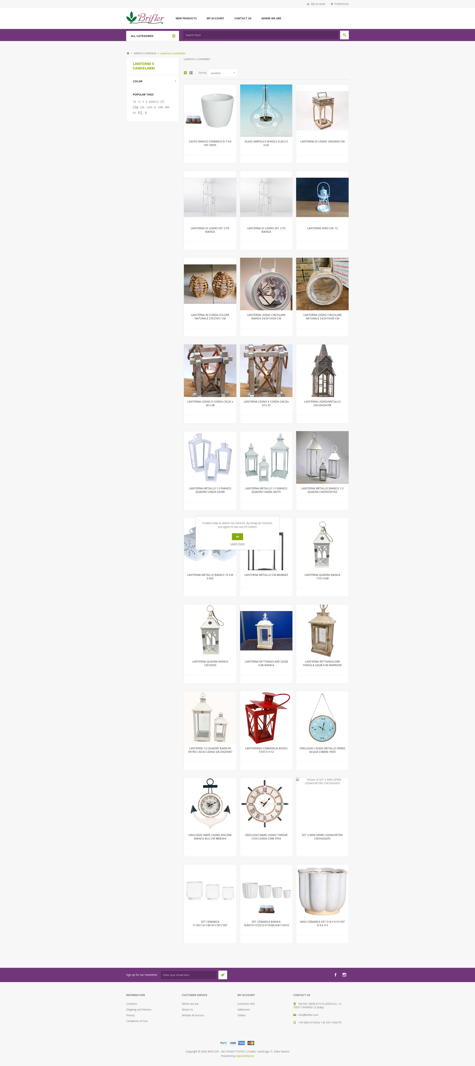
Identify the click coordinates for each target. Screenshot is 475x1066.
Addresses (244, 1009)
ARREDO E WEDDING (145, 53)
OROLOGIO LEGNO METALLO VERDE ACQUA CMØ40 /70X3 (322, 749)
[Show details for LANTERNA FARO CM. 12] (322, 197)
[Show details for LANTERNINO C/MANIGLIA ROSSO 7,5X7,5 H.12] (266, 717)
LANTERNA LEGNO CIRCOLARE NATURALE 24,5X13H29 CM (322, 316)
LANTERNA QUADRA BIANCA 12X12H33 (210, 663)
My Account (318, 4)
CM (135, 107)
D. (155, 107)
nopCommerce (245, 1056)
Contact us (242, 18)
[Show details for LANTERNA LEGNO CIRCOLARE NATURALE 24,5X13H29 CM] (322, 284)
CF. (162, 102)
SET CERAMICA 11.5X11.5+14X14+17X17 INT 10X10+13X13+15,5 (210, 925)
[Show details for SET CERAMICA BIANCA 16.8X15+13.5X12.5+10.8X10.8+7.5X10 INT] (266, 891)
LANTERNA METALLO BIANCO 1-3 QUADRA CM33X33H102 (322, 490)
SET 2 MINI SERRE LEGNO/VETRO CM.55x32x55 (322, 836)
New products (186, 18)
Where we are (271, 18)
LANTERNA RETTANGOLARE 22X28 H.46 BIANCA (266, 663)
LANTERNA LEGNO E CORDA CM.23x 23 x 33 (266, 403)
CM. (142, 107)
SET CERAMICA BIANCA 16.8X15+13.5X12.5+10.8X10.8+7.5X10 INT (266, 925)
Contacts (131, 1003)
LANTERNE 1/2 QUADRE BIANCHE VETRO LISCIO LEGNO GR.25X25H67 (210, 749)
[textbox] (260, 35)
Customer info (246, 1003)
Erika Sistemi (281, 1051)
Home (128, 53)
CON (149, 107)
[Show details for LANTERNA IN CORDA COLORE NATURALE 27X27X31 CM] (210, 284)
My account (215, 18)
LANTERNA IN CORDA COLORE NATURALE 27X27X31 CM (210, 316)
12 (139, 101)
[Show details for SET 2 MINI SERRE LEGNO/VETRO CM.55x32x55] (322, 804)
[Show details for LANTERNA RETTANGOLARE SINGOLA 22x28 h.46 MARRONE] (322, 630)
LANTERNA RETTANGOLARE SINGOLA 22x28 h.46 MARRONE (322, 663)
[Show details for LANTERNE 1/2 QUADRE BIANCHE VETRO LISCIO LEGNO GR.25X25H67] (210, 717)
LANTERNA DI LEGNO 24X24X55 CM (322, 141)
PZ (134, 113)
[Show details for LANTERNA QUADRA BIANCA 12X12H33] (210, 630)
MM (160, 107)
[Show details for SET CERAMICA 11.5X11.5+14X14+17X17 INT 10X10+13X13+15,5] (210, 891)
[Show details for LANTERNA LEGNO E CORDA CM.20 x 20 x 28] (210, 370)
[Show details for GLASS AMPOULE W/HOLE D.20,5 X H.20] (266, 110)
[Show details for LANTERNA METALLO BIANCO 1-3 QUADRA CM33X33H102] (322, 457)
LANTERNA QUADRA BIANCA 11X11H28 (322, 576)
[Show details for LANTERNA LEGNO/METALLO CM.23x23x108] (322, 370)
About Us (187, 1009)
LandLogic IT (265, 1051)
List (191, 72)
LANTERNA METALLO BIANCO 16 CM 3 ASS (210, 576)
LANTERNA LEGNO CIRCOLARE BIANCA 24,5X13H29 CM (266, 316)
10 (134, 101)
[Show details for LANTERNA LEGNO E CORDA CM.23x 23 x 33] (266, 370)
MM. (167, 107)
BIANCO (154, 101)
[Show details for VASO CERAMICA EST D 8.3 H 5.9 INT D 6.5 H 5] (322, 891)
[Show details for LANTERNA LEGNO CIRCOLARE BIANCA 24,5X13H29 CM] (266, 284)
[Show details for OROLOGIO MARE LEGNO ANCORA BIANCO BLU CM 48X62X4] (210, 804)
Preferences (341, 4)
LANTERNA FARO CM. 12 (322, 228)
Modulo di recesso (193, 1015)
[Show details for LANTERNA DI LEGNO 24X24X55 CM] (322, 110)
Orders (242, 1015)
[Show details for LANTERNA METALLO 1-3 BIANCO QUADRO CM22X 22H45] (210, 457)
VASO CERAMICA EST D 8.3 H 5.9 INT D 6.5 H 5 (322, 923)
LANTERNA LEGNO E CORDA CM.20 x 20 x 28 (210, 403)
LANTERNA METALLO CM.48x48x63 (266, 575)
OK (237, 536)
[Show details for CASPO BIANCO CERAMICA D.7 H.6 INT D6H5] (210, 110)
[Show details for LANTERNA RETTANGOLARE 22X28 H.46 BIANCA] (266, 630)
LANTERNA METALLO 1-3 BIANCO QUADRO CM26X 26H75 (266, 490)
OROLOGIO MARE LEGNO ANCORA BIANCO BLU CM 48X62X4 (210, 836)
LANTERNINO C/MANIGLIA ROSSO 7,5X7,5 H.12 (266, 749)
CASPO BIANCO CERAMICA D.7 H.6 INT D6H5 (210, 143)
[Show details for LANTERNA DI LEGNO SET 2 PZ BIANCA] (210, 197)
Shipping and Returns (138, 1009)
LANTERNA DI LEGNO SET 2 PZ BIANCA (210, 229)
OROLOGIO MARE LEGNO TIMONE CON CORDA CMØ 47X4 (266, 836)
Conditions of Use (137, 1021)
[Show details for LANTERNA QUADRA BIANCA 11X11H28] (322, 544)
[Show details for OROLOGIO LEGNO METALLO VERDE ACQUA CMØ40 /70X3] (322, 717)
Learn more (237, 544)
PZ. (140, 112)
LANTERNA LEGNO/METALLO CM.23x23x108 (322, 403)
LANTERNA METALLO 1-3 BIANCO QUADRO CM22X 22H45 (210, 490)
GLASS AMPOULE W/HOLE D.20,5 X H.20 (266, 143)
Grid (185, 72)
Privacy (130, 1015)
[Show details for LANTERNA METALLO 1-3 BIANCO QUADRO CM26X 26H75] (266, 457)
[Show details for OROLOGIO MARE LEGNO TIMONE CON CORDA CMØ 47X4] (266, 804)
